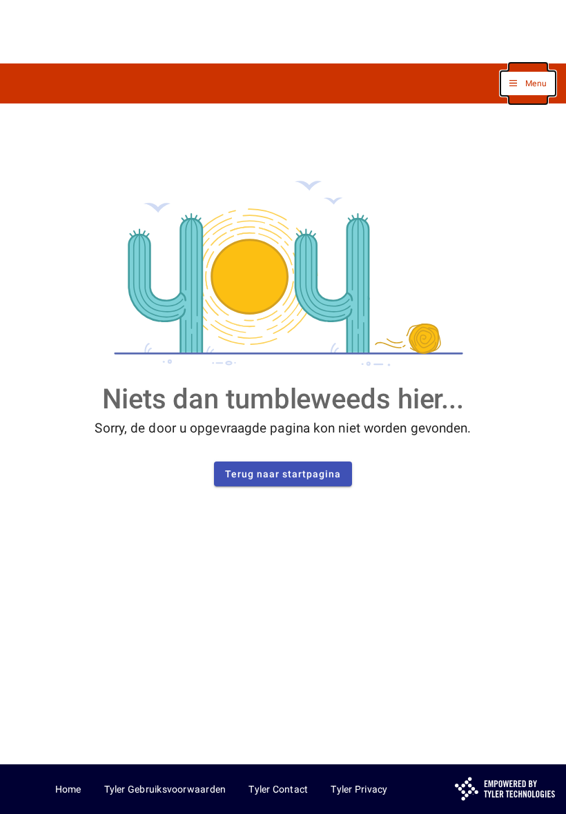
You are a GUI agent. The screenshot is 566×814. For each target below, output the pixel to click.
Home (68, 789)
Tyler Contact (278, 789)
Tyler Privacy (359, 789)
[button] (528, 84)
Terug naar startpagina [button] (283, 473)
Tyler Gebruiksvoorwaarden (165, 789)
